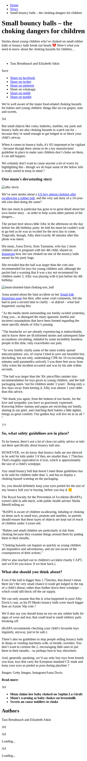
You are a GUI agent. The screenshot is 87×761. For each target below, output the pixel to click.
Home (14, 5)
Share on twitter (20, 81)
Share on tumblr (20, 97)
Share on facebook (22, 78)
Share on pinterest (22, 85)
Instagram (8, 254)
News (14, 9)
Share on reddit (20, 93)
